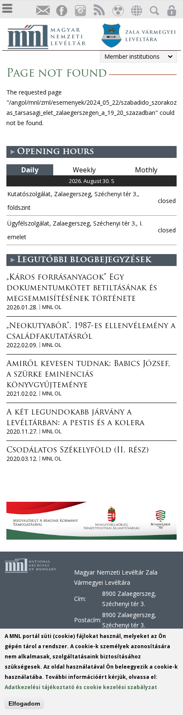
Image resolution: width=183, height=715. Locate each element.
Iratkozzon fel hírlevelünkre (42, 11)
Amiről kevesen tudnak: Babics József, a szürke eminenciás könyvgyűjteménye (88, 374)
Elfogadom (24, 703)
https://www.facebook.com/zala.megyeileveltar (61, 11)
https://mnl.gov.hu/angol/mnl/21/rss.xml (98, 11)
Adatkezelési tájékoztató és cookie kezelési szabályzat (81, 687)
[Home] (51, 35)
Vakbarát (117, 11)
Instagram (80, 11)
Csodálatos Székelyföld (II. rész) (77, 451)
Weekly (84, 169)
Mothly (146, 169)
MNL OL (51, 307)
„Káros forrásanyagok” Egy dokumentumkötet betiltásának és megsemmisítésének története (81, 288)
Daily (29, 169)
